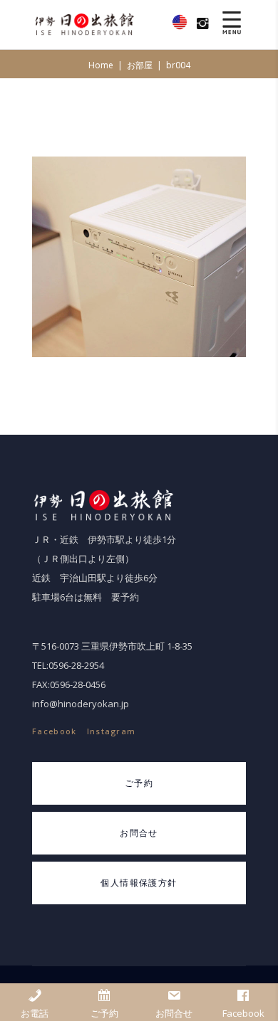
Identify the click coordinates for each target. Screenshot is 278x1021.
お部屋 (140, 65)
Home (100, 65)
